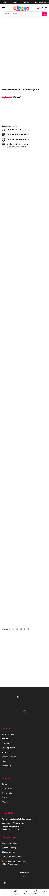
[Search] (44, 14)
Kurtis (14, 126)
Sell (38, 8)
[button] (4, 8)
